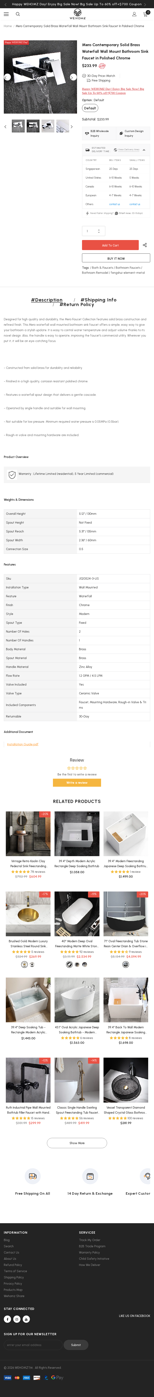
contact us (114, 204)
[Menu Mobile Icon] (6, 14)
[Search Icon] (18, 14)
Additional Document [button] (18, 732)
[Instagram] (16, 1319)
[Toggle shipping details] (144, 150)
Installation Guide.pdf (22, 744)
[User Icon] (134, 14)
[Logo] (78, 13)
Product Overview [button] (16, 457)
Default (90, 108)
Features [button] (10, 564)
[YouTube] (26, 1319)
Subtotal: (89, 119)
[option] (77, 4)
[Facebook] (7, 1319)
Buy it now (116, 258)
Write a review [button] (77, 782)
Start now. (125, 213)
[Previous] (7, 77)
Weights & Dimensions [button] (19, 500)
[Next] (73, 77)
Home (8, 26)
